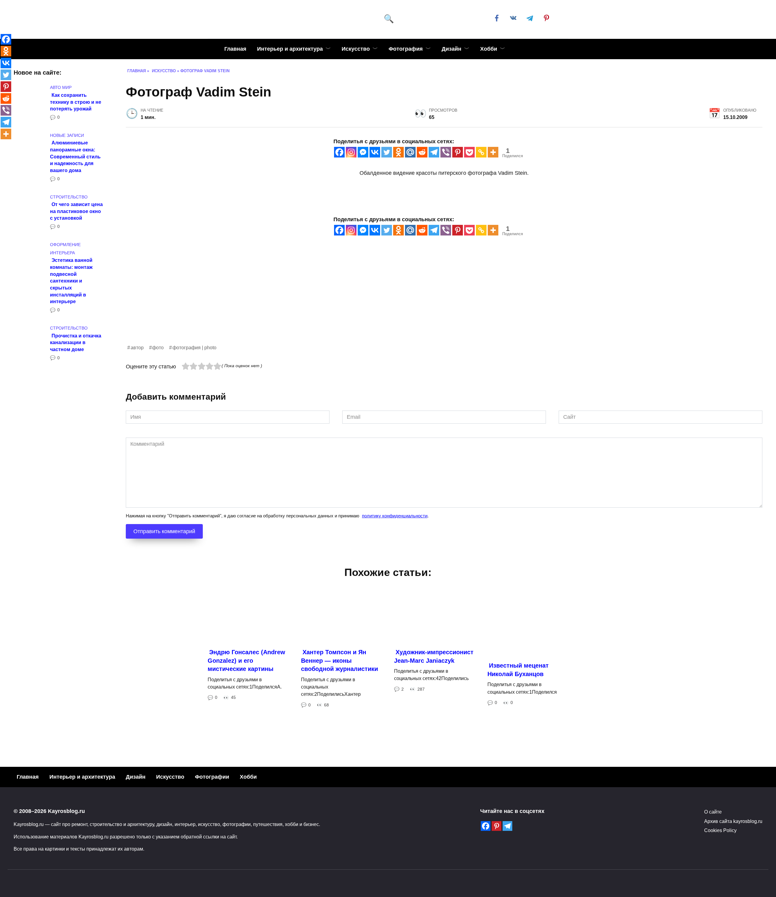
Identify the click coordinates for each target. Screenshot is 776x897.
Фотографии (212, 777)
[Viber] (445, 152)
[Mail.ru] (410, 152)
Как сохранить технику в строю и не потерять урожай (75, 101)
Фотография (406, 49)
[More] (493, 152)
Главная (235, 49)
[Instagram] (351, 152)
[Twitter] (386, 152)
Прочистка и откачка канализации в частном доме (75, 342)
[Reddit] (422, 152)
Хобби (488, 49)
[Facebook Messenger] (363, 152)
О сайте (713, 811)
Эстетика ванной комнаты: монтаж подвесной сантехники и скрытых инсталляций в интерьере (71, 280)
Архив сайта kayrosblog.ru (733, 821)
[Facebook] (339, 152)
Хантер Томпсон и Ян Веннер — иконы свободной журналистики (339, 660)
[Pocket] (469, 152)
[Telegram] (434, 152)
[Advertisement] (308, 301)
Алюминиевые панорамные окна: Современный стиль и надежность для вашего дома (75, 156)
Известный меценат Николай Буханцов (518, 669)
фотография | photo (194, 347)
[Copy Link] (481, 152)
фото (158, 347)
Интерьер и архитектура (290, 49)
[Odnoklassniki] (398, 152)
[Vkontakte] (375, 152)
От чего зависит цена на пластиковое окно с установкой (76, 211)
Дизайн (451, 49)
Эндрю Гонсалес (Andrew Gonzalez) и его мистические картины (246, 660)
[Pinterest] (457, 152)
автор (137, 347)
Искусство (356, 49)
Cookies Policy (720, 830)
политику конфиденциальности (394, 515)
